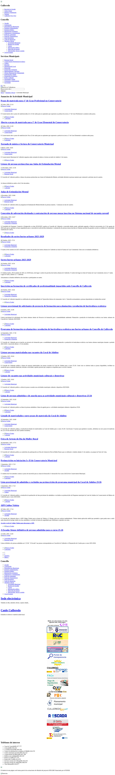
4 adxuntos (7, 549)
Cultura (6, 63)
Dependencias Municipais (11, 26)
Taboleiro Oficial (9, 41)
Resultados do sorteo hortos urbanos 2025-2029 (22, 236)
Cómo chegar (8, 11)
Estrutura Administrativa (11, 28)
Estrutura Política (9, 30)
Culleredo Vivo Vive (10, 16)
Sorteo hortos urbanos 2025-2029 (16, 260)
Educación (7, 68)
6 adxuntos (7, 140)
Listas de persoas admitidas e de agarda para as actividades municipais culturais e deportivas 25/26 (46, 395)
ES (1, 85)
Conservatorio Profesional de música (14, 61)
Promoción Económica (10, 76)
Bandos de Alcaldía (13, 44)
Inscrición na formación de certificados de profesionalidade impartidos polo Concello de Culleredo (46, 286)
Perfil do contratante (10, 34)
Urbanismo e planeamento (11, 81)
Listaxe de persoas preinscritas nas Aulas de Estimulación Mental (31, 164)
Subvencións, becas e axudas (16, 51)
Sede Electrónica (9, 38)
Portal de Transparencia (11, 36)
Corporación (7, 25)
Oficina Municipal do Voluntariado (14, 73)
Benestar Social (8, 60)
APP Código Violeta (10, 505)
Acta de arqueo (8, 52)
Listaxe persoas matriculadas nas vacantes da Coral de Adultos (29, 352)
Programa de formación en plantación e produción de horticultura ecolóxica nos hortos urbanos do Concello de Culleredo (57, 329)
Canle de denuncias (9, 39)
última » (6, 557)
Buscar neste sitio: (6, 89)
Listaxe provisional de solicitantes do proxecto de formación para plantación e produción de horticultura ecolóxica (53, 306)
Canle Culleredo (11, 610)
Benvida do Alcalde (10, 9)
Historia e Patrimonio (10, 12)
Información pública (13, 47)
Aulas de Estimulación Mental (14, 192)
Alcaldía (6, 470)
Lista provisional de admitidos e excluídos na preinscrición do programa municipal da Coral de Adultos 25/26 (51, 482)
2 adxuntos (7, 209)
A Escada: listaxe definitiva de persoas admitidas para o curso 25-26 (32, 530)
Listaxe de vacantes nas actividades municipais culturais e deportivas (32, 375)
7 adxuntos (7, 118)
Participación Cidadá (10, 74)
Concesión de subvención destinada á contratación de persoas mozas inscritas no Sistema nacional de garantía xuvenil (55, 213)
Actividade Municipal (14, 43)
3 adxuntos (7, 348)
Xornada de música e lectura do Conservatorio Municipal (27, 144)
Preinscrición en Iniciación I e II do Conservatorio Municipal (29, 460)
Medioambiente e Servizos (11, 71)
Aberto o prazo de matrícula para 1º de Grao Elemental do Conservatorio (35, 122)
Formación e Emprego (10, 69)
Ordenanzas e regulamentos (12, 33)
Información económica (11, 31)
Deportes (6, 65)
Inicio (2, 92)
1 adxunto (7, 188)
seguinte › (7, 555)
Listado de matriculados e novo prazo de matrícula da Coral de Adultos (33, 416)
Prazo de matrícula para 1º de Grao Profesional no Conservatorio (31, 101)
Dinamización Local (10, 66)
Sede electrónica (11, 598)
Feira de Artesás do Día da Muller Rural (19, 439)
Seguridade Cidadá (9, 79)
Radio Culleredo (9, 78)
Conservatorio (8, 111)
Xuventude (7, 82)
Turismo (6, 14)
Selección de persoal (13, 49)
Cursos (10, 46)
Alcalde (6, 23)
